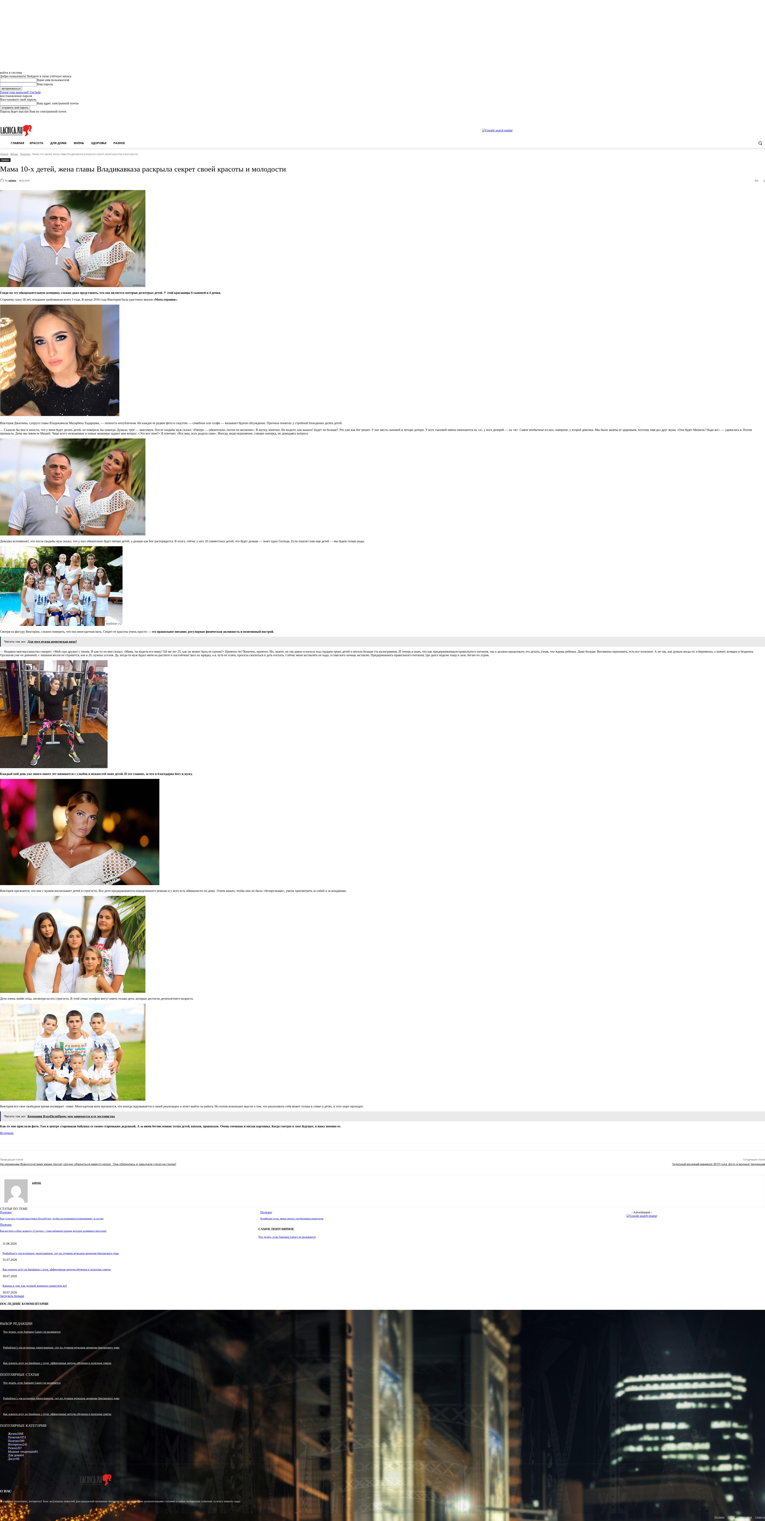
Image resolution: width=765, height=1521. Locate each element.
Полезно (25, 154)
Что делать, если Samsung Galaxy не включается (287, 1237)
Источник (7, 1133)
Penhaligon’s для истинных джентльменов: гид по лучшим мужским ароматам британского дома (61, 1253)
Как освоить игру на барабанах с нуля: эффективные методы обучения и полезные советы (57, 1269)
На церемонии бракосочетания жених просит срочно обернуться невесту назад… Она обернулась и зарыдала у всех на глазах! (88, 1164)
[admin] (2, 180)
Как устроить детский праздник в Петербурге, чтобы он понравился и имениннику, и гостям (51, 1218)
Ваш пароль (45, 84)
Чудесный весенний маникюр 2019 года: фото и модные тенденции (718, 1164)
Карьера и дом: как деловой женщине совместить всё (35, 1285)
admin (12, 180)
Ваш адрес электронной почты (58, 103)
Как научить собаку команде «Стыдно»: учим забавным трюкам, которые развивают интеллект (53, 1230)
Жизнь (14, 154)
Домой (4, 154)
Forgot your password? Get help (20, 92)
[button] (760, 143)
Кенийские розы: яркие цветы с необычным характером (291, 1218)
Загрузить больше (12, 1296)
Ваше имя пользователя (53, 80)
